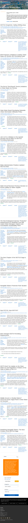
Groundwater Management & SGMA (5, 404)
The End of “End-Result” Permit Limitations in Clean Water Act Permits (13, 87)
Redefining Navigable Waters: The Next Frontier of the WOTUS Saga (12, 430)
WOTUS (19, 50)
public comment (23, 327)
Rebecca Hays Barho (4, 26)
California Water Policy (6, 27)
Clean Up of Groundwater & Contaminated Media (10, 403)
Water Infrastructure (19, 114)
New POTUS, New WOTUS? (9, 310)
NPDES (21, 422)
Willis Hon (8, 89)
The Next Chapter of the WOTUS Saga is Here (13, 258)
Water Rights (5, 59)
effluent (21, 420)
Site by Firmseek (2, 520)
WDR (23, 425)
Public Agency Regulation (7, 114)
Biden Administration (23, 180)
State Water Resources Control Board (22, 131)
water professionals (23, 158)
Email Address (7, 481)
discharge (19, 76)
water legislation (22, 214)
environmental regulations (22, 209)
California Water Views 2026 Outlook (15, 27)
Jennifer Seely (15, 26)
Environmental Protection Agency (8, 433)
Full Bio (8, 21)
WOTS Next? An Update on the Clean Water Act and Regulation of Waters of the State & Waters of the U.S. (13, 367)
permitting (19, 45)
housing (19, 327)
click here (22, 344)
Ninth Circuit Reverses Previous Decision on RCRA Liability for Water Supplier (13, 186)
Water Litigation (5, 90)
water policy (24, 278)
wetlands (25, 361)
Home (1, 507)
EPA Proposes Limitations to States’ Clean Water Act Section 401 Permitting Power (13, 55)
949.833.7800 (15, 21)
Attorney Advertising (9, 519)
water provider (22, 106)
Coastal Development (20, 403)
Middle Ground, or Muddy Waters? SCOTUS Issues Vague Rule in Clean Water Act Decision (13, 399)
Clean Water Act (23, 27)
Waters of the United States (22, 305)
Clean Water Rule (20, 448)
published (14, 62)
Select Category (8, 486)
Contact (2, 510)
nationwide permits (21, 44)
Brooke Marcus (3, 260)
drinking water (22, 208)
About (2, 509)
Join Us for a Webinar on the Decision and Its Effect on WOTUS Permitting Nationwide (11, 138)
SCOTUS (21, 423)
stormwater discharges (23, 131)
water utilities (20, 253)
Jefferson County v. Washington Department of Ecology (23, 79)
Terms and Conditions (3, 514)
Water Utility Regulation (15, 228)
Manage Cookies (4, 503)
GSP (24, 250)
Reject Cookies (12, 503)
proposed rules (22, 80)
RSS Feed (8, 479)
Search (5, 456)
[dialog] (14, 501)
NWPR (25, 44)
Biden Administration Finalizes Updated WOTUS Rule (12, 165)
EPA (24, 326)
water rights (20, 47)
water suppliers (20, 48)
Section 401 (21, 392)
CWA (22, 42)
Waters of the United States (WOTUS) (13, 267)
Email (11, 21)
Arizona (21, 302)
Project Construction (14, 404)
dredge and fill (20, 358)
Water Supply (25, 48)
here (8, 178)
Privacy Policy (2, 515)
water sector (24, 47)
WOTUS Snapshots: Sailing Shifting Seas (13, 25)
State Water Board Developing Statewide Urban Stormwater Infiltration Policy (12, 111)
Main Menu (27, 2)
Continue (2, 39)
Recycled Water (13, 114)
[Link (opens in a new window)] (5, 2)
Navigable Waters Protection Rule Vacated (13, 285)
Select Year (7, 491)
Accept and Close (22, 503)
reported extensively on (18, 176)
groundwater (20, 249)
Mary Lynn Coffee (10, 26)
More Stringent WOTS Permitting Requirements (10, 334)
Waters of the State (21, 360)
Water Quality (20, 81)
